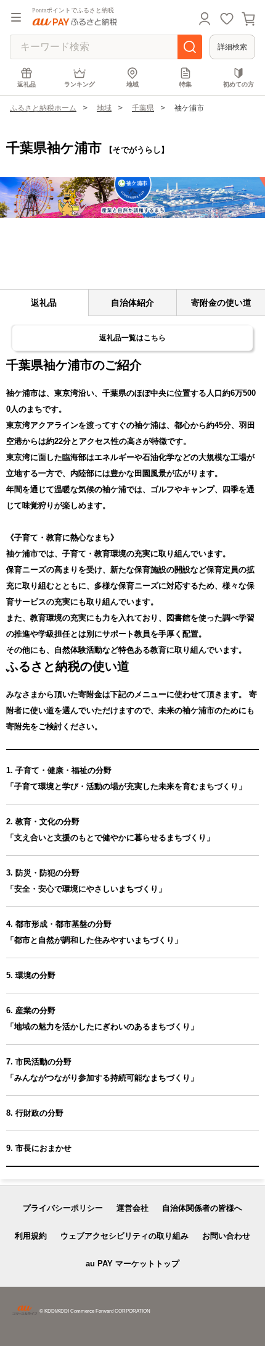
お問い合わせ (226, 1235)
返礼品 (26, 84)
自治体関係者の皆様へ (202, 1208)
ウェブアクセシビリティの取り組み (124, 1235)
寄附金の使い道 (221, 302)
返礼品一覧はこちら (132, 337)
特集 (185, 84)
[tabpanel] (132, 197)
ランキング (79, 84)
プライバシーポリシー (63, 1208)
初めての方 (238, 84)
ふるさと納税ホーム (43, 108)
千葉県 (143, 108)
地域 (132, 84)
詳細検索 (232, 47)
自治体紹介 (132, 302)
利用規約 (31, 1235)
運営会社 (132, 1208)
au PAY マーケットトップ (132, 1263)
